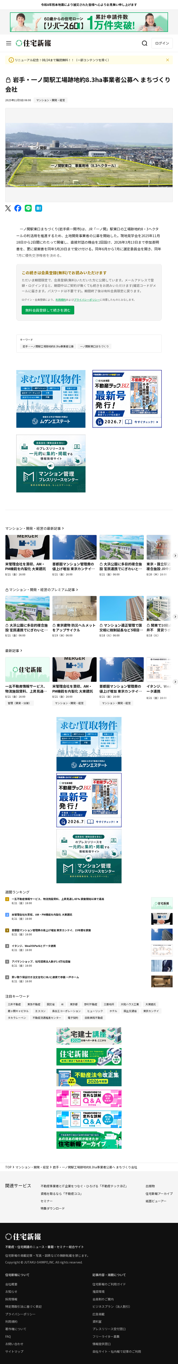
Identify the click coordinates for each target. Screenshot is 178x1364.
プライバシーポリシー (87, 299)
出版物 (150, 1186)
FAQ (8, 1336)
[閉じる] (167, 60)
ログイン (162, 43)
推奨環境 (98, 1291)
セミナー (47, 1201)
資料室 (97, 1321)
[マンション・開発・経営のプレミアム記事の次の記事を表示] (175, 616)
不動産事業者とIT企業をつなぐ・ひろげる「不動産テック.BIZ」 (84, 1186)
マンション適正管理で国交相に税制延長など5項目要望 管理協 (121, 630)
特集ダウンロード (53, 1208)
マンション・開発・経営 (32, 1167)
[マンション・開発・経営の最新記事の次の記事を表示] (175, 555)
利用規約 (61, 299)
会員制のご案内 (103, 1299)
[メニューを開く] (8, 43)
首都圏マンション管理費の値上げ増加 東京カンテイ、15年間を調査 (73, 568)
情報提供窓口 (101, 1344)
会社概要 (11, 1284)
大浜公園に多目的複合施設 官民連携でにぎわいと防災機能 (120, 568)
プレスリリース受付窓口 (109, 1329)
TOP (8, 1167)
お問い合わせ (14, 1344)
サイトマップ (14, 1351)
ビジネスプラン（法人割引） (112, 1306)
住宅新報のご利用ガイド (109, 1284)
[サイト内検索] (144, 43)
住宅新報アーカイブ (159, 1193)
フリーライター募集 (106, 1336)
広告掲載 (98, 1314)
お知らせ (11, 1291)
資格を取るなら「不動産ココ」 (62, 1193)
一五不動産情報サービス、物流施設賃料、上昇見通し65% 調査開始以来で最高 (26, 691)
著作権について (15, 1329)
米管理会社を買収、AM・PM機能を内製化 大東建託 (25, 566)
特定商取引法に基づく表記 (23, 1306)
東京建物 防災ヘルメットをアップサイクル (74, 627)
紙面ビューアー (156, 1201)
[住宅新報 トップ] (33, 43)
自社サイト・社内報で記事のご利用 (116, 1351)
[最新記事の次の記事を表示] (175, 681)
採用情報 (11, 1299)
